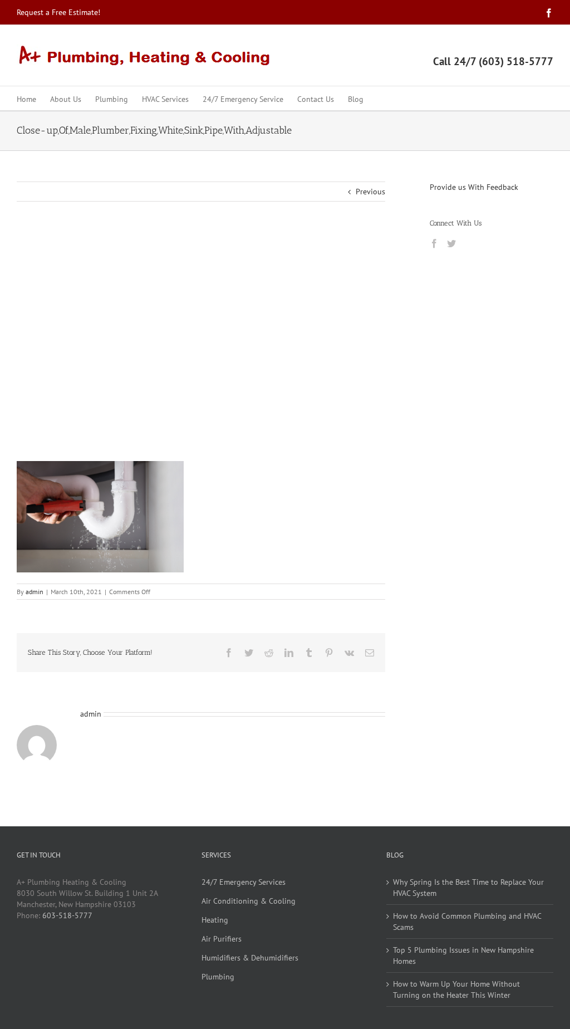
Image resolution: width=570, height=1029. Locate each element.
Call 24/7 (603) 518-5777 (493, 61)
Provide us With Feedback (474, 187)
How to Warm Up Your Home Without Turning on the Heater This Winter (456, 989)
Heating (215, 920)
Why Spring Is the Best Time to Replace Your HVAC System (468, 887)
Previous (370, 192)
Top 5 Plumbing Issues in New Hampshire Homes (463, 955)
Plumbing (218, 977)
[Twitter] (451, 243)
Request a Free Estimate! (58, 12)
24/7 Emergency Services (244, 882)
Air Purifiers (222, 939)
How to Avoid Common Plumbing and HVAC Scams (467, 921)
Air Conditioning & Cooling (249, 901)
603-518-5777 (67, 915)
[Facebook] (434, 243)
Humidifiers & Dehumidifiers (250, 958)
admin (34, 591)
